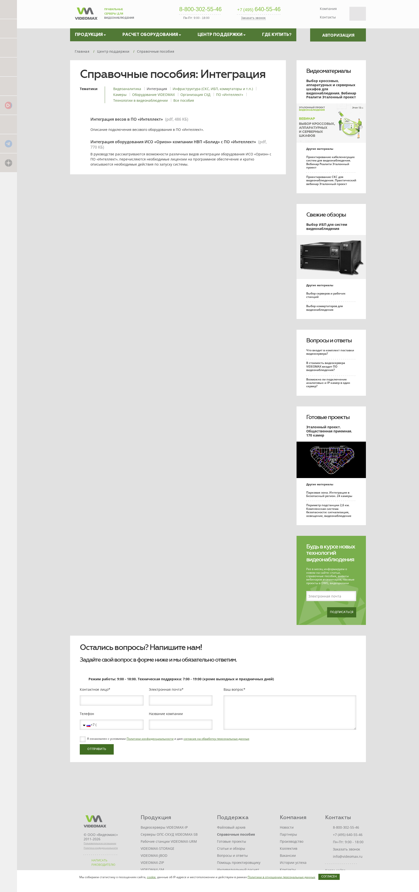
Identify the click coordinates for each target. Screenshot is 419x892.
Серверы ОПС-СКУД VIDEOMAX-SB (169, 834)
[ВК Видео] (8, 105)
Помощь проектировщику (238, 862)
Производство (291, 841)
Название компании (166, 713)
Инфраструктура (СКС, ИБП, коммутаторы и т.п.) (213, 88)
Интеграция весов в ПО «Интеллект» (126, 119)
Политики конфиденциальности (150, 739)
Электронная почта (165, 689)
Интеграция (157, 88)
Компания (328, 8)
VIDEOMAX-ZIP (152, 862)
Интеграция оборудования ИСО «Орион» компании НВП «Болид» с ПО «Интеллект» (173, 141)
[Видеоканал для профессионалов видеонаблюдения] (8, 85)
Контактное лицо (94, 689)
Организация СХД (195, 94)
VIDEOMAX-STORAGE (157, 848)
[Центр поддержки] (8, 47)
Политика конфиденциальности (101, 848)
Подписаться (341, 612)
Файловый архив (231, 827)
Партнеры (288, 834)
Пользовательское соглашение (100, 843)
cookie (151, 877)
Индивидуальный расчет (238, 869)
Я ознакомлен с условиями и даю (168, 738)
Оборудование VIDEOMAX (153, 94)
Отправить (96, 749)
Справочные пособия (236, 834)
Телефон (87, 713)
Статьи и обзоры (231, 848)
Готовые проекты (327, 417)
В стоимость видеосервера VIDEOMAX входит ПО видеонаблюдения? (325, 366)
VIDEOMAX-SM (152, 869)
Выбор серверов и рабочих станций (326, 295)
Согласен (329, 876)
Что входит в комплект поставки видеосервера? (330, 352)
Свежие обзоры (326, 214)
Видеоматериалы (328, 70)
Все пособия (183, 100)
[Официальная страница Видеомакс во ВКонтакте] (8, 124)
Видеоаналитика (127, 88)
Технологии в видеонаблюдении (140, 100)
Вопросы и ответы (329, 340)
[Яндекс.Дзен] (8, 162)
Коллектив (288, 848)
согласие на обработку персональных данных (216, 739)
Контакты (328, 17)
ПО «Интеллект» (229, 94)
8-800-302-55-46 (200, 9)
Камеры (120, 94)
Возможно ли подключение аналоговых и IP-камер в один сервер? (328, 382)
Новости (287, 827)
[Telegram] (8, 143)
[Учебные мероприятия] (8, 66)
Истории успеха (293, 862)
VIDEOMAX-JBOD (154, 855)
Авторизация (338, 35)
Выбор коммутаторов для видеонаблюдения (324, 307)
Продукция (156, 817)
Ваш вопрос (233, 689)
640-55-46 (259, 9)
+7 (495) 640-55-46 (348, 834)
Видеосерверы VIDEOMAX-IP (164, 827)
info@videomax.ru (348, 856)
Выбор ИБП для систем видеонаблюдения (326, 226)
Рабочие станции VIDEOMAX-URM (169, 841)
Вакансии (288, 855)
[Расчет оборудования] (8, 28)
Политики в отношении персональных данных (281, 877)
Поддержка (233, 817)
